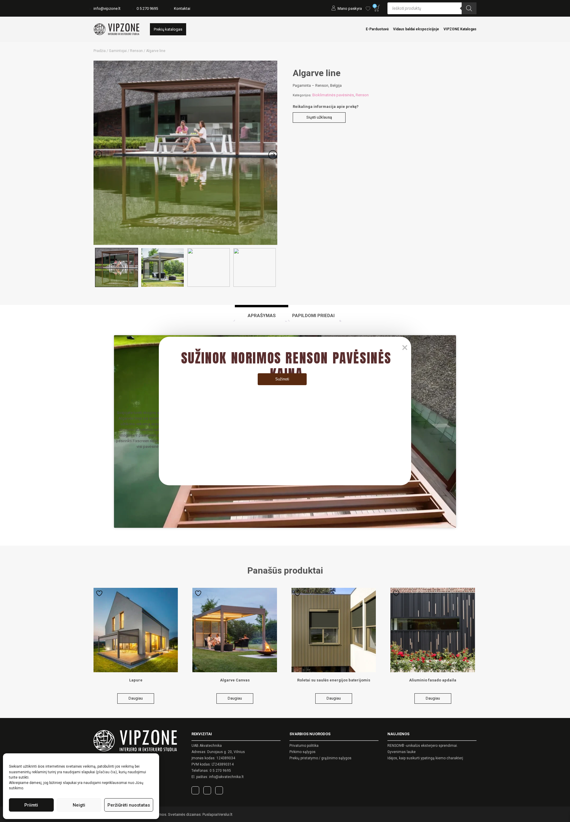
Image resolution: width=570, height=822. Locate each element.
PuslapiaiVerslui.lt (217, 814)
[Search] (469, 8)
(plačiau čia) (106, 772)
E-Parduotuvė (377, 29)
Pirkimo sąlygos (302, 752)
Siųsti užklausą (319, 117)
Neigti (79, 805)
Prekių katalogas (168, 29)
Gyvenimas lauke (401, 752)
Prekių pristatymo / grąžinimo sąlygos (320, 758)
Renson (136, 51)
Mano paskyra (350, 8)
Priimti (31, 805)
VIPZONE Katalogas (460, 29)
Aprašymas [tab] (262, 315)
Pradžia (100, 51)
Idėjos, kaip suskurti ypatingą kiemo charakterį (425, 758)
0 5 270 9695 (147, 8)
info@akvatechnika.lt (226, 777)
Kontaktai (182, 8)
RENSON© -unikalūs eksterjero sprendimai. (422, 746)
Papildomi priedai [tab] (313, 315)
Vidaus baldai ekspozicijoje (416, 29)
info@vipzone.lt (107, 8)
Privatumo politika (304, 746)
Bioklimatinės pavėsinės (333, 95)
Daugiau (136, 698)
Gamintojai (118, 51)
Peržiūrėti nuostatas (128, 805)
